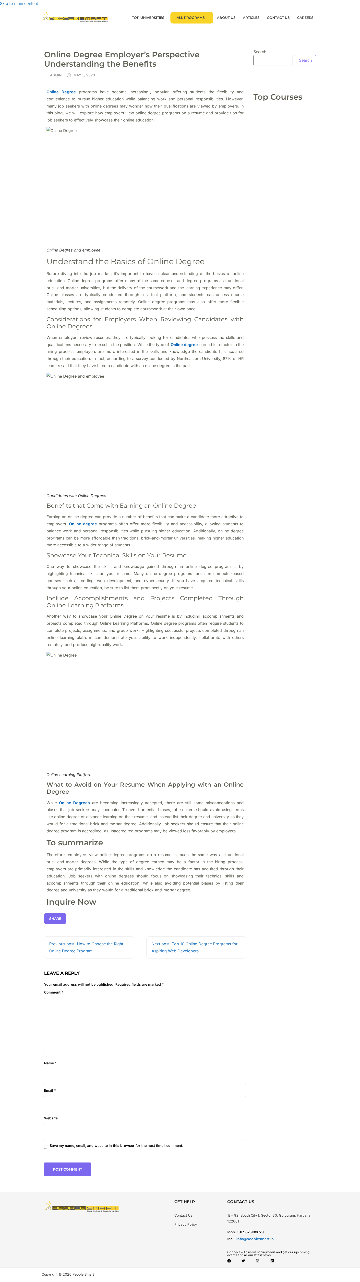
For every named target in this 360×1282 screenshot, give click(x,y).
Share (55, 918)
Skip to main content (19, 3)
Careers (305, 17)
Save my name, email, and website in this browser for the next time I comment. (116, 1145)
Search (259, 52)
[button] (149, 18)
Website (51, 1118)
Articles (251, 17)
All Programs (191, 17)
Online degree (83, 523)
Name (50, 1063)
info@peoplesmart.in (254, 1239)
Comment (53, 992)
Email (50, 1090)
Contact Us (278, 17)
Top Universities (148, 17)
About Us (226, 17)
